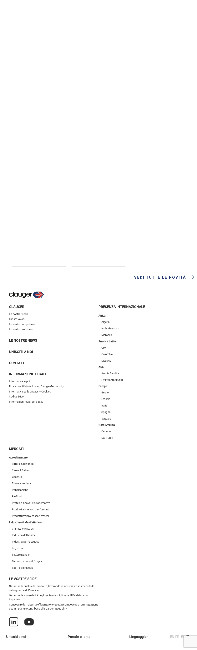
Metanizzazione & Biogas (27, 561)
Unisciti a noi (21, 351)
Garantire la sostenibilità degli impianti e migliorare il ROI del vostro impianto (48, 597)
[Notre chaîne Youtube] (29, 622)
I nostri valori (16, 319)
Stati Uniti (107, 437)
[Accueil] (26, 294)
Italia (104, 405)
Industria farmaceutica (25, 541)
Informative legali (19, 381)
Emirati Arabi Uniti (112, 380)
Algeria (105, 322)
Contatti (17, 362)
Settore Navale (20, 554)
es (183, 636)
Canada (106, 431)
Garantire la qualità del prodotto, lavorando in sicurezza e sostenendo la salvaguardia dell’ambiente (51, 588)
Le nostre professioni (21, 329)
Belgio (105, 392)
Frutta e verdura (21, 483)
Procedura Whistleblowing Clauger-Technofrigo (37, 386)
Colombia (107, 354)
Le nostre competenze (22, 324)
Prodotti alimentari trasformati (30, 509)
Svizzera (106, 418)
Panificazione (20, 490)
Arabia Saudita (110, 373)
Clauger (16, 306)
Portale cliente (79, 636)
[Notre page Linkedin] (13, 622)
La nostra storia (18, 314)
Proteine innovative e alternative (31, 503)
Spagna (106, 412)
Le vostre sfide (23, 578)
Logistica (17, 548)
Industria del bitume (24, 535)
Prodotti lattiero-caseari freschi (30, 516)
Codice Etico (16, 396)
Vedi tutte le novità (161, 277)
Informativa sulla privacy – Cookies (30, 391)
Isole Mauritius (110, 328)
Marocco (106, 335)
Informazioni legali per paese (26, 401)
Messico (106, 360)
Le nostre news (23, 340)
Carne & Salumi (21, 470)
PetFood (17, 496)
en (172, 636)
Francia (105, 399)
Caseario (17, 477)
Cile (103, 347)
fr (177, 636)
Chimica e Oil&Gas (23, 528)
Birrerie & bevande (22, 464)
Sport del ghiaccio (22, 567)
